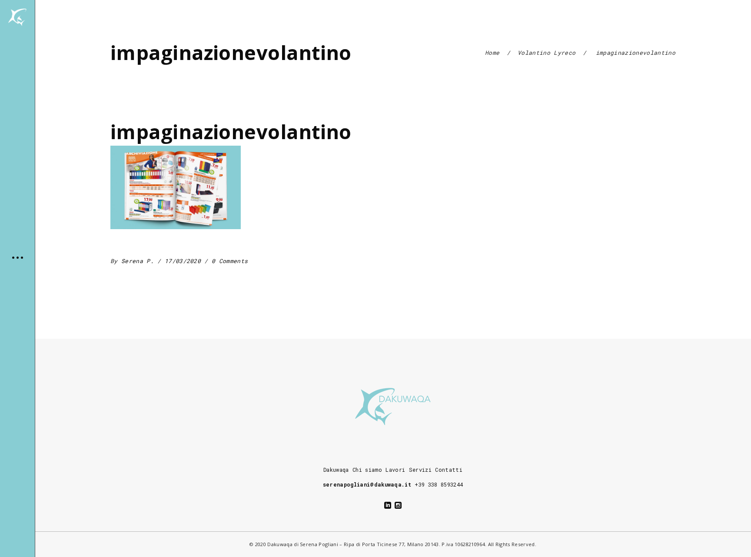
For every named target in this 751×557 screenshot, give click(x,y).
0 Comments (230, 261)
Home (492, 53)
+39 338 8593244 (439, 484)
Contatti (448, 469)
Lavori (395, 469)
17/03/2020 (185, 261)
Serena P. (139, 261)
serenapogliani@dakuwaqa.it (367, 484)
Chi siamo (367, 469)
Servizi (420, 469)
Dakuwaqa (336, 469)
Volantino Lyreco (546, 53)
